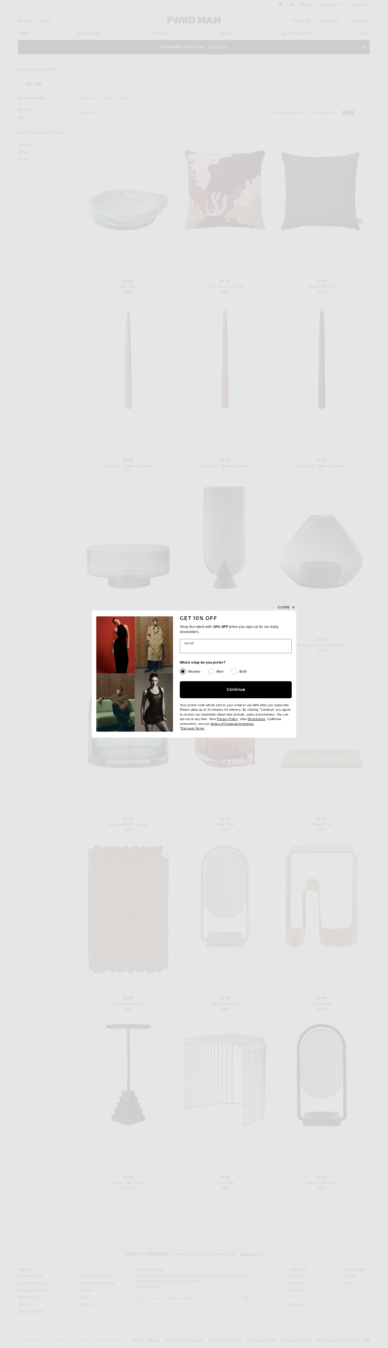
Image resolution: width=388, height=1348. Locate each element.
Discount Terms (192, 728)
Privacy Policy (227, 719)
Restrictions (256, 719)
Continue (236, 689)
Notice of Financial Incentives (232, 723)
